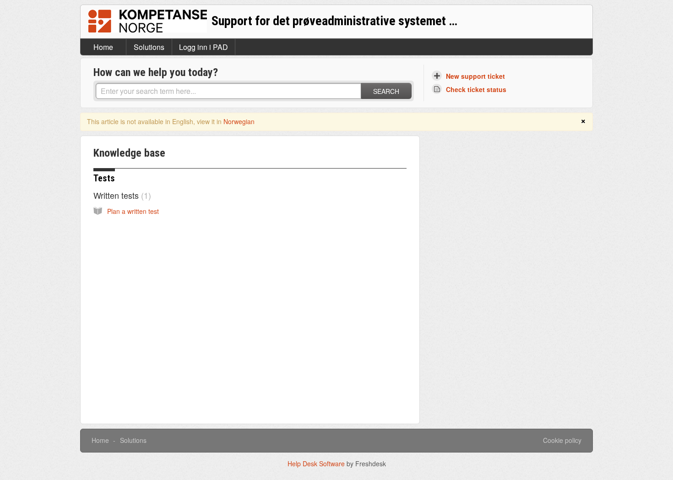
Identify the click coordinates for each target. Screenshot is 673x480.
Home (103, 47)
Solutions (149, 47)
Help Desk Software (317, 463)
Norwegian (239, 121)
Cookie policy (562, 440)
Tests (104, 178)
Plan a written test (133, 211)
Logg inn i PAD (203, 47)
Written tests (120, 195)
